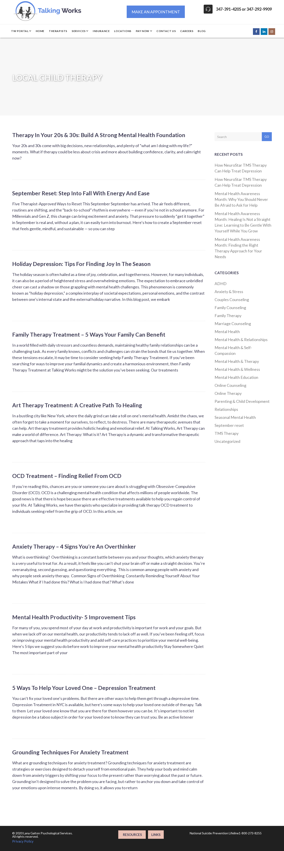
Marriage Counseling (233, 323)
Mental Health (227, 331)
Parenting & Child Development (242, 401)
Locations (122, 31)
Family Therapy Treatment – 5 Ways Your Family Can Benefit (88, 334)
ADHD (221, 283)
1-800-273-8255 (250, 833)
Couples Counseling (232, 299)
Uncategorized (227, 441)
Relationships (226, 409)
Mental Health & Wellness (237, 369)
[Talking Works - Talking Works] (48, 5)
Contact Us (166, 31)
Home (40, 31)
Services (79, 31)
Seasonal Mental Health (235, 417)
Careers (186, 31)
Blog (201, 31)
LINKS (155, 835)
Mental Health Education (236, 377)
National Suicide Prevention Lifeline (214, 833)
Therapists (58, 31)
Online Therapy (228, 393)
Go (266, 136)
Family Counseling (230, 307)
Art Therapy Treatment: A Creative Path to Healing (77, 405)
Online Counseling (230, 385)
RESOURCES (132, 835)
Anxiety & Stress (229, 291)
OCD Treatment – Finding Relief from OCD (66, 475)
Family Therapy (228, 315)
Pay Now (143, 31)
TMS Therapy (227, 433)
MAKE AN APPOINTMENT (156, 11)
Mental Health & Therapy (237, 361)
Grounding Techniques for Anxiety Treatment (70, 752)
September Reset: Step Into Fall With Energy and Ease (81, 193)
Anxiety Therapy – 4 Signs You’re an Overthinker (74, 546)
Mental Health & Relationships (241, 339)
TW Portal (20, 31)
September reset (229, 425)
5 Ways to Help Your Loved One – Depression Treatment (84, 687)
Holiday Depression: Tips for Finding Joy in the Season (81, 263)
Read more (194, 167)
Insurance (101, 31)
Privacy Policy (23, 841)
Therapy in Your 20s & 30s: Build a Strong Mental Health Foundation (98, 135)
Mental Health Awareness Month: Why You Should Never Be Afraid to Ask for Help (241, 199)
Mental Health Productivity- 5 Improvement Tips (74, 617)
